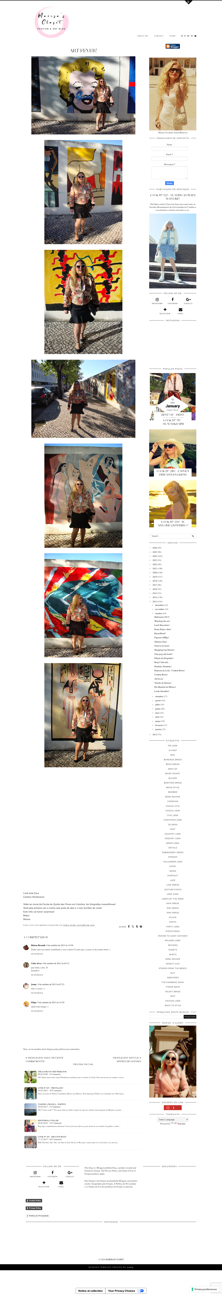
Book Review (172, 797)
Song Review (172, 959)
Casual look (173, 810)
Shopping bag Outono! (164, 649)
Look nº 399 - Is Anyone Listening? (172, 523)
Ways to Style (173, 1005)
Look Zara (173, 894)
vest (173, 996)
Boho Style (172, 787)
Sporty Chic (173, 964)
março (158, 721)
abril (157, 716)
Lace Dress (172, 885)
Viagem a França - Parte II (52, 1104)
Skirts (172, 954)
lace (172, 880)
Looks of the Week (173, 899)
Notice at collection (90, 1290)
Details (173, 848)
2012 (155, 734)
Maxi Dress (172, 903)
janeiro (158, 729)
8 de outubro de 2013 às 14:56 (59, 945)
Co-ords (172, 824)
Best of (172, 769)
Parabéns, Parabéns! (163, 666)
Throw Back (173, 987)
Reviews (173, 945)
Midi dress (173, 908)
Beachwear (173, 764)
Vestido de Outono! (162, 682)
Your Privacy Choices (121, 1290)
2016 (155, 589)
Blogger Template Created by (111, 1267)
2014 (155, 597)
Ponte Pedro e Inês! (162, 629)
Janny (34, 984)
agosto (158, 700)
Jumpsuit (172, 875)
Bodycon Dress (173, 783)
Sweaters (173, 977)
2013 (155, 601)
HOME (173, 36)
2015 (155, 593)
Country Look (173, 834)
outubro (158, 613)
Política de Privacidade (39, 1216)
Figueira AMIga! (161, 637)
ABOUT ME (142, 36)
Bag (172, 755)
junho (157, 708)
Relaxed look (173, 940)
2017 (155, 584)
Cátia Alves (36, 963)
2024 (155, 556)
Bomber (172, 792)
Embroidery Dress (172, 852)
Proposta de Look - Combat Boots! (169, 670)
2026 (155, 547)
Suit (172, 973)
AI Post (173, 750)
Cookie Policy (35, 1200)
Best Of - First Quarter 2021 (172, 416)
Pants (172, 922)
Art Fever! (158, 678)
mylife (172, 917)
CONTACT (159, 36)
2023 (155, 560)
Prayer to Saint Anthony (173, 936)
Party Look (172, 927)
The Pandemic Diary (172, 982)
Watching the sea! (162, 621)
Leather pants (173, 889)
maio (157, 712)
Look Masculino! (162, 625)
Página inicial (83, 1064)
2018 (155, 580)
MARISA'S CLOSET (115, 1259)
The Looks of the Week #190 (52, 1071)
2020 (155, 572)
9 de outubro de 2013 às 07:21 (51, 984)
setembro (159, 696)
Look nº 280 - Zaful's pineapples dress (173, 472)
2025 (155, 551)
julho (157, 704)
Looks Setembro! (161, 691)
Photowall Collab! (48, 1120)
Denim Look (172, 843)
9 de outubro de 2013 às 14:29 (51, 1002)
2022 (155, 564)
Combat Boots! (161, 674)
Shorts (173, 950)
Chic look (172, 815)
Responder (37, 954)
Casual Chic (173, 806)
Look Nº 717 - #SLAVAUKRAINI (173, 422)
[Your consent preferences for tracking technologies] (204, 1289)
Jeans (173, 871)
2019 (155, 576)
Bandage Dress (173, 760)
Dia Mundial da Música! (165, 686)
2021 (155, 568)
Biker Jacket (172, 773)
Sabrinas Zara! (160, 641)
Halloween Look (173, 862)
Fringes (172, 857)
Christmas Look (173, 820)
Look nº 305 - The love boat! (52, 1136)
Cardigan (172, 801)
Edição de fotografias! (163, 658)
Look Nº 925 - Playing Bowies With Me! (173, 197)
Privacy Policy (35, 1208)
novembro (159, 609)
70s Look (173, 746)
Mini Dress (173, 913)
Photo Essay (173, 931)
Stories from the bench (173, 968)
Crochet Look (173, 838)
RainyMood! (160, 633)
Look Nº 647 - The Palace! (50, 1087)
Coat (173, 829)
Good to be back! (162, 645)
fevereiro (159, 725)
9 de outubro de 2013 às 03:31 (56, 963)
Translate (181, 1123)
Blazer (173, 778)
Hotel (172, 866)
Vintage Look (173, 1001)
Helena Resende (38, 945)
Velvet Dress (172, 991)
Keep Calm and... (161, 662)
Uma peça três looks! (163, 654)
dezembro (159, 605)
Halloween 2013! (162, 616)
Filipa (34, 1002)
